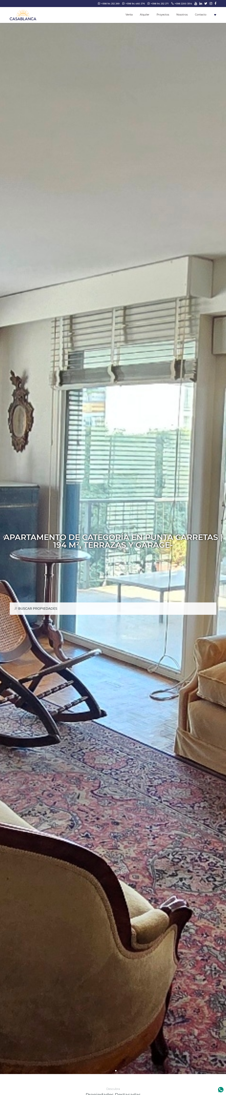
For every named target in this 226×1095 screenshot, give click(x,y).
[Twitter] (205, 3)
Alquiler (144, 14)
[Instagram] (210, 3)
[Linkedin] (200, 3)
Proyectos (163, 14)
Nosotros (182, 14)
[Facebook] (214, 3)
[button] (110, 1070)
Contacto (200, 14)
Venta (129, 14)
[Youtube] (195, 3)
